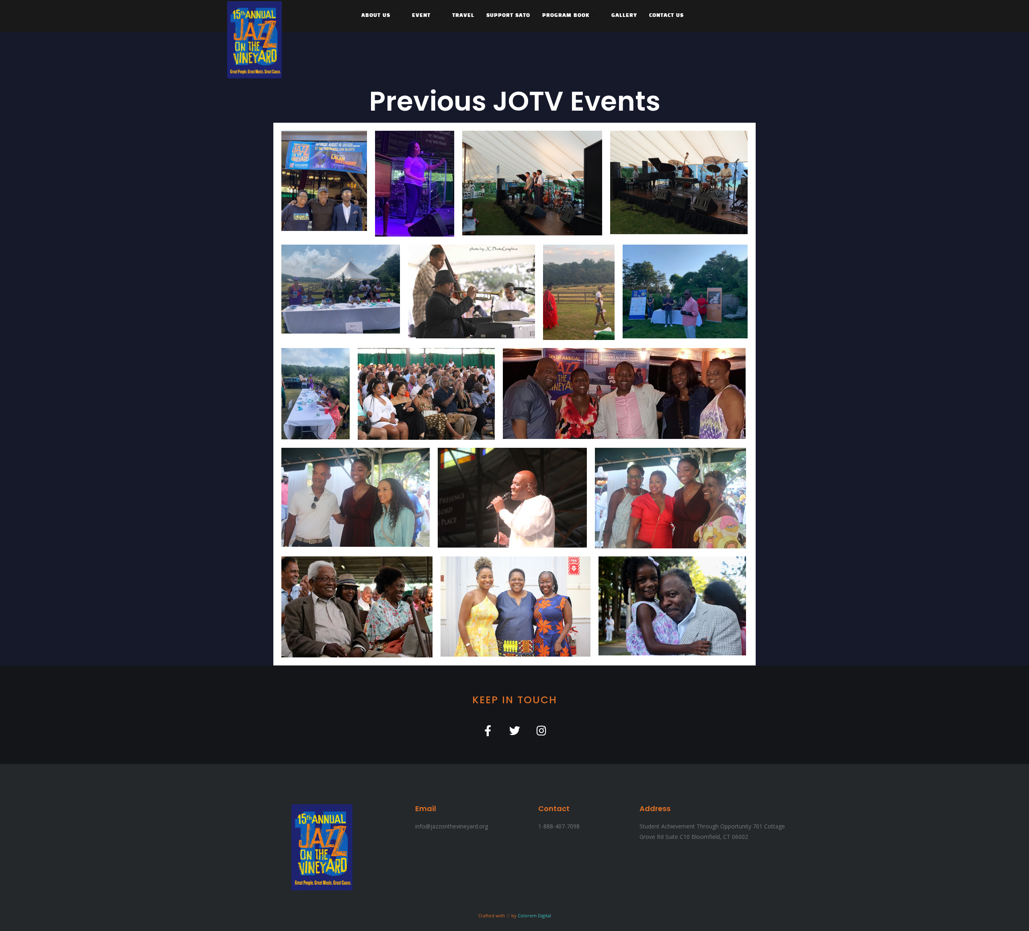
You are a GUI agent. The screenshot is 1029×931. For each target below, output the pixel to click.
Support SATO (508, 15)
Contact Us (666, 15)
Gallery (624, 15)
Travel (463, 15)
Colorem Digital (534, 915)
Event (421, 15)
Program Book (566, 15)
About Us (375, 15)
